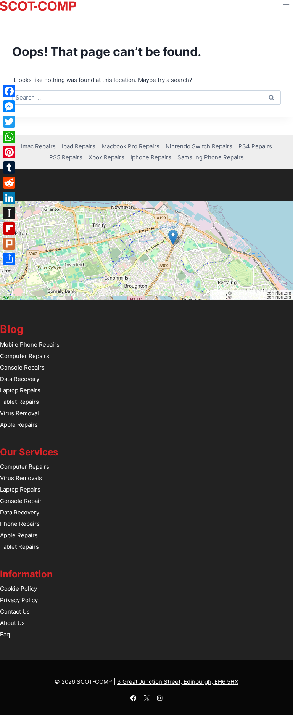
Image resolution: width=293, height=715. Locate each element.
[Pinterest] (9, 152)
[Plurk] (9, 243)
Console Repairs (22, 367)
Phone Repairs (20, 523)
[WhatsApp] (9, 137)
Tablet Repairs (19, 401)
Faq (5, 634)
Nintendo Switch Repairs (199, 146)
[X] (146, 698)
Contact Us (15, 611)
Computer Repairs (24, 356)
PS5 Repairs (65, 157)
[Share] (9, 259)
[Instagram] (160, 698)
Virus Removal (19, 413)
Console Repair (21, 501)
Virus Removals (21, 478)
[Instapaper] (9, 213)
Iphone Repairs (150, 157)
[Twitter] (9, 121)
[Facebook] (133, 698)
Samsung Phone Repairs (210, 157)
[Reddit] (9, 182)
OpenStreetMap (249, 292)
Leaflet (219, 292)
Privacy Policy (19, 600)
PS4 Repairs (255, 146)
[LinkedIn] (9, 198)
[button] (173, 237)
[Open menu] (286, 6)
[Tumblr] (9, 167)
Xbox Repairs (106, 157)
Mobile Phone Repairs (30, 344)
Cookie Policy (18, 588)
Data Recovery (19, 378)
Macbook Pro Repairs (130, 146)
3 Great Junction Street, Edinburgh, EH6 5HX (177, 681)
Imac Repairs (38, 146)
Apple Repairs (19, 424)
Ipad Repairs (78, 146)
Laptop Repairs (20, 390)
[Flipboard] (9, 228)
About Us (12, 623)
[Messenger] (9, 106)
